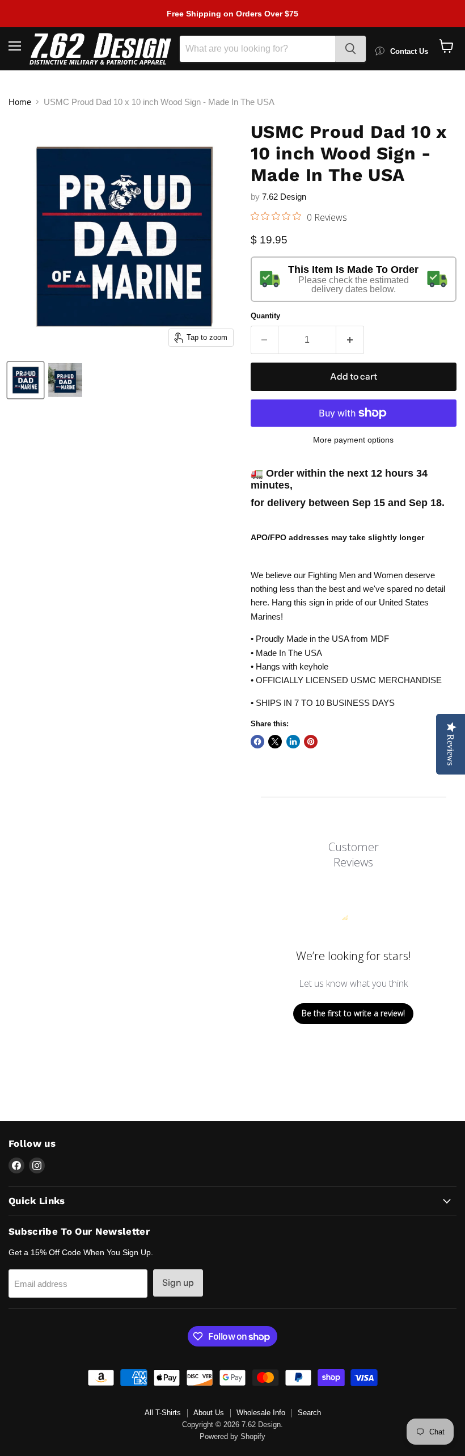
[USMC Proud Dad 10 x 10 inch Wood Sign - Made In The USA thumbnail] (25, 380)
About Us (208, 1412)
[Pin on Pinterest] (311, 741)
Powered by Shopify (232, 1436)
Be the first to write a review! (353, 1013)
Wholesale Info (260, 1412)
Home (20, 102)
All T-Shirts (163, 1412)
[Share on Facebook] (257, 741)
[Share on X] (275, 741)
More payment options (353, 439)
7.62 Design (284, 196)
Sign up (178, 1282)
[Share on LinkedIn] (293, 741)
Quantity (265, 316)
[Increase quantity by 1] (350, 340)
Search (309, 1412)
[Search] (350, 49)
